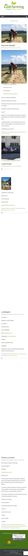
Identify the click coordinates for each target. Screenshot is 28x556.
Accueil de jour (12, 208)
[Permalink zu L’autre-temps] (14, 148)
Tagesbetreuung (12, 132)
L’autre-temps (6, 164)
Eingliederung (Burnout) (14, 526)
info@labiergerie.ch (8, 333)
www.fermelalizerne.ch (6, 472)
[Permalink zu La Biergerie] (14, 260)
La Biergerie (5, 312)
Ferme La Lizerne (7, 458)
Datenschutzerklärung (15, 533)
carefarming (18, 47)
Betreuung (18, 208)
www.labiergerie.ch (11, 336)
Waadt (22, 132)
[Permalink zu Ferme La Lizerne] (14, 406)
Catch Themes (19, 553)
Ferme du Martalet (8, 45)
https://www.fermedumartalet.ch (10, 93)
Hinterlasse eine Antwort (10, 209)
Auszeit (10, 353)
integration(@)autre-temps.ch (8, 205)
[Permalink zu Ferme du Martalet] (14, 33)
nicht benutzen (21, 353)
